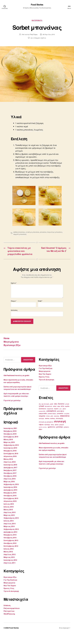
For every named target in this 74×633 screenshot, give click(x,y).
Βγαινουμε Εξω (10, 577)
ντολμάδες (66, 413)
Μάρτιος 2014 (9, 526)
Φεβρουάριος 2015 (11, 518)
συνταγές (59, 418)
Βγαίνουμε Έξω (12, 345)
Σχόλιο (14, 283)
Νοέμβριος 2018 (10, 450)
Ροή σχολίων (9, 611)
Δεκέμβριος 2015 (10, 490)
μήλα (64, 409)
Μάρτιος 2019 (9, 442)
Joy (40, 404)
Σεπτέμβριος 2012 (11, 546)
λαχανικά (50, 409)
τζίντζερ (47, 424)
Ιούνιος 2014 (9, 521)
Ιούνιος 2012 (9, 549)
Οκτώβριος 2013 (10, 537)
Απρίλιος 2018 (10, 462)
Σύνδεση (7, 605)
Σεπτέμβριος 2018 (11, 453)
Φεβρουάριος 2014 (11, 529)
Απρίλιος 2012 (10, 554)
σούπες (52, 418)
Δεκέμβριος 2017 (10, 467)
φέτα (56, 424)
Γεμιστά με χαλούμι (12, 400)
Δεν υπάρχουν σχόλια (38, 38)
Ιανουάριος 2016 (10, 487)
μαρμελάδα (43, 413)
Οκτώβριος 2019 (10, 434)
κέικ (62, 406)
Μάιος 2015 (8, 509)
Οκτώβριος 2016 (10, 476)
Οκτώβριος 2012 (10, 543)
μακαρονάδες (42, 411)
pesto (51, 404)
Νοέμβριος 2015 (10, 493)
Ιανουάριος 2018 (10, 465)
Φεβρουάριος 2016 (11, 484)
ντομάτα (42, 416)
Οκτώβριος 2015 (10, 495)
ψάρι (40, 429)
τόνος (52, 424)
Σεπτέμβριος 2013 (11, 540)
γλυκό (41, 406)
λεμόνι (56, 409)
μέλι (60, 408)
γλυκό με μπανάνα (32, 232)
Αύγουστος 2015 (10, 501)
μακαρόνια (51, 411)
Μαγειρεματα (37, 20)
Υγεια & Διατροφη (11, 591)
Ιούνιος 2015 (9, 507)
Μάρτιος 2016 (9, 481)
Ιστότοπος (14, 310)
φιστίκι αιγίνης (43, 427)
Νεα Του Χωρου (10, 585)
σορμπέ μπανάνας (20, 234)
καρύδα (67, 406)
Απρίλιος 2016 (10, 479)
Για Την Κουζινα (10, 580)
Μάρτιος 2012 (9, 557)
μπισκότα (60, 413)
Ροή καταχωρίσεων (11, 608)
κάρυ (58, 406)
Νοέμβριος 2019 (10, 431)
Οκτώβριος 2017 (10, 473)
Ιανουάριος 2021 (10, 428)
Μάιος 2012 (8, 551)
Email (40, 301)
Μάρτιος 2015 (9, 515)
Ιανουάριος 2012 (10, 560)
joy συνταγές (45, 404)
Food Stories (37, 4)
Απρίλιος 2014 (10, 523)
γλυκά (67, 404)
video (55, 404)
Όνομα (13, 301)
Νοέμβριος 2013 (10, 535)
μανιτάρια (60, 411)
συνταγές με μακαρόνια (46, 422)
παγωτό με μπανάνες (54, 232)
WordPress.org (9, 614)
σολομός (41, 418)
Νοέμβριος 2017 (10, 470)
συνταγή (60, 421)
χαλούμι (59, 427)
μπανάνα (43, 232)
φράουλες (51, 427)
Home (6, 338)
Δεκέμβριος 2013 (10, 532)
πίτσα (48, 416)
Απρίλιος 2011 (10, 563)
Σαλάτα (61, 404)
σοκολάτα (64, 415)
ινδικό (54, 406)
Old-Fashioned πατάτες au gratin (16, 375)
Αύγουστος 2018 (10, 456)
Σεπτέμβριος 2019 (11, 436)
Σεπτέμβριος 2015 (11, 498)
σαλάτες (56, 416)
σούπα (47, 418)
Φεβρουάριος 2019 (11, 445)
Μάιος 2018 (8, 459)
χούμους (66, 427)
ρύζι (52, 416)
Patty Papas (33, 34)
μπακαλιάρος (52, 413)
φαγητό (61, 424)
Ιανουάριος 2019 (10, 448)
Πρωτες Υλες (9, 588)
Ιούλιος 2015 (9, 504)
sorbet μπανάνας (19, 232)
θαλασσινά (48, 406)
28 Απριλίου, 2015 (49, 34)
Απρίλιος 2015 (10, 512)
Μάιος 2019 (8, 439)
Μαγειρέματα (11, 341)
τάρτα (41, 424)
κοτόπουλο (42, 409)
